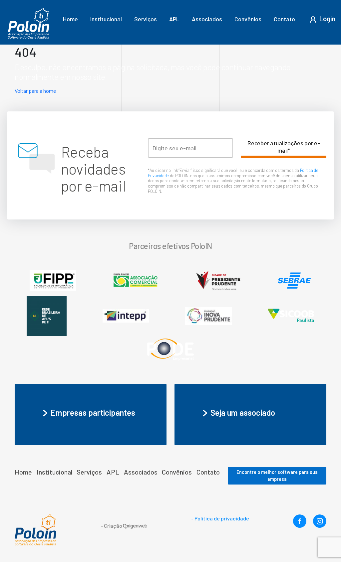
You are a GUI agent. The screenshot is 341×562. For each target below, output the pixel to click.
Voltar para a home (35, 90)
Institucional (106, 19)
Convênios (247, 19)
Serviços (145, 19)
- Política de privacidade (220, 518)
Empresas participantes (93, 412)
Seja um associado (242, 412)
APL (174, 19)
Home (70, 19)
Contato (284, 19)
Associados (207, 19)
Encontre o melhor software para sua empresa (277, 475)
